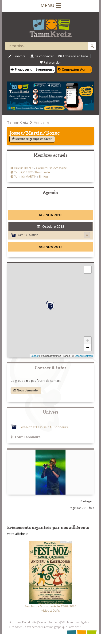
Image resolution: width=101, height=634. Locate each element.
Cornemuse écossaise (51, 168)
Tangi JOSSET (23, 172)
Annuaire (41, 122)
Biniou (43, 177)
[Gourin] (50, 305)
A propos (15, 622)
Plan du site (29, 622)
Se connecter (44, 56)
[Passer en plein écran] (87, 269)
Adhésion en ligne (75, 56)
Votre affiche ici (17, 534)
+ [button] (87, 340)
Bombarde (42, 172)
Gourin (33, 234)
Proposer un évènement (34, 69)
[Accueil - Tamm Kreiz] (50, 26)
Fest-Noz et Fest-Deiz (34, 427)
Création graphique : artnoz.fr (62, 627)
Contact (42, 622)
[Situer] (87, 235)
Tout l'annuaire (27, 437)
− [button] (87, 347)
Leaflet (35, 356)
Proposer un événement (26, 627)
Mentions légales (78, 622)
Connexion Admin (76, 69)
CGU (63, 622)
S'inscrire (19, 56)
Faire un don (53, 63)
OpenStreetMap (84, 356)
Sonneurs (60, 427)
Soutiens (54, 622)
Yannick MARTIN (25, 177)
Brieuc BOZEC (24, 168)
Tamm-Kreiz (17, 122)
